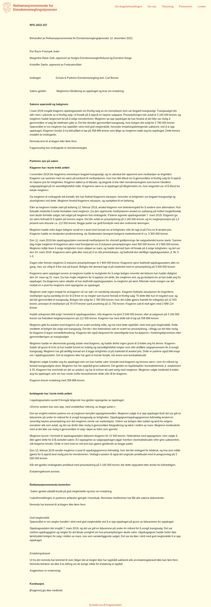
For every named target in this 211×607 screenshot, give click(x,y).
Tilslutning (168, 6)
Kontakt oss (96, 605)
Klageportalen (114, 605)
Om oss (151, 6)
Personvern (185, 6)
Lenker (202, 6)
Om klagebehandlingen (128, 6)
